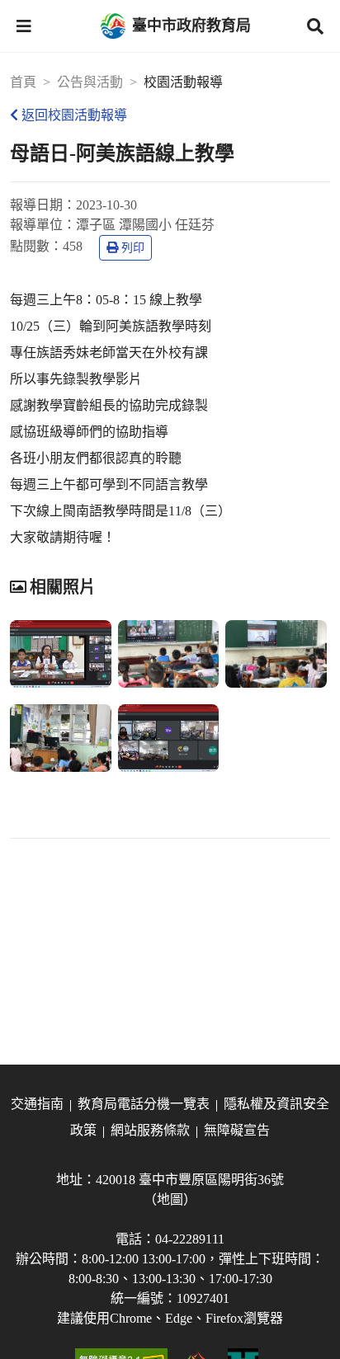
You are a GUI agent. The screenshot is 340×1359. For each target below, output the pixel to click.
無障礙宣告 (237, 1130)
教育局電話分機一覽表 (144, 1104)
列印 (132, 248)
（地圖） (170, 1199)
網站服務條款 (150, 1130)
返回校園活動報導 (74, 115)
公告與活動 (90, 82)
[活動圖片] (60, 654)
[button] (24, 26)
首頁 (23, 82)
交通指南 (37, 1104)
